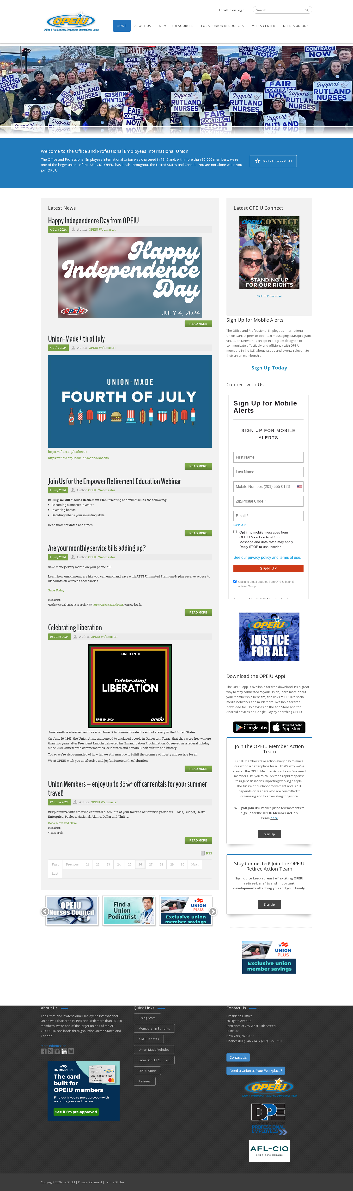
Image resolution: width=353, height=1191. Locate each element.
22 (97, 864)
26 (140, 864)
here (274, 818)
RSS (209, 853)
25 (129, 864)
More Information (53, 1046)
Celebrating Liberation (75, 627)
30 (182, 864)
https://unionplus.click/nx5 (108, 604)
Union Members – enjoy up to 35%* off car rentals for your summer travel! (127, 788)
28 (161, 864)
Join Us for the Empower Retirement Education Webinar (114, 481)
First (55, 864)
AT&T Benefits (149, 1039)
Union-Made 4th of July (76, 338)
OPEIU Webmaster (102, 229)
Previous (72, 864)
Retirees (145, 1081)
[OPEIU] (71, 21)
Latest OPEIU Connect (154, 1060)
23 (108, 864)
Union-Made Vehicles (154, 1049)
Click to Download (269, 296)
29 (172, 864)
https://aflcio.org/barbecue (67, 451)
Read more (198, 323)
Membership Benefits (154, 1028)
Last (55, 873)
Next (195, 864)
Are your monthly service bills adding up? (97, 548)
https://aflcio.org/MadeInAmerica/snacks (78, 458)
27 (150, 864)
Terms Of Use (114, 1182)
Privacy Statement (90, 1182)
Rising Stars (147, 1018)
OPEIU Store (147, 1070)
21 (87, 864)
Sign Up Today (269, 367)
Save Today (56, 590)
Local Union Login (231, 10)
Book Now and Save (62, 823)
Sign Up (269, 834)
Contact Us (238, 1057)
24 (119, 864)
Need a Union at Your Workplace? (256, 1070)
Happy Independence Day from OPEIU (93, 220)
